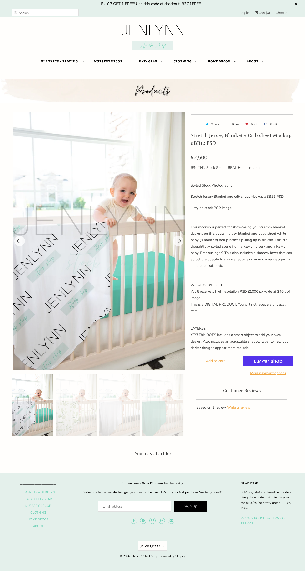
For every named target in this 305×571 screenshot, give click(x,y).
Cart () (264, 13)
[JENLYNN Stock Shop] (152, 38)
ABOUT (253, 61)
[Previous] (19, 241)
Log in (244, 13)
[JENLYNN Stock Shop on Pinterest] (152, 521)
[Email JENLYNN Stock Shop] (171, 521)
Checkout (283, 13)
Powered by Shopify (172, 556)
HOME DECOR (220, 61)
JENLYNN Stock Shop (144, 556)
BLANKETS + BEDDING (60, 61)
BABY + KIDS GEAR (38, 499)
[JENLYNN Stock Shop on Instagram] (162, 521)
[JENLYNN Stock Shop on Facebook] (134, 521)
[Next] (178, 241)
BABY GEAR (149, 61)
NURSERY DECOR (109, 61)
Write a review (238, 407)
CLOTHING (183, 61)
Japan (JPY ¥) (150, 546)
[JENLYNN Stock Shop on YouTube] (143, 521)
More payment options (268, 373)
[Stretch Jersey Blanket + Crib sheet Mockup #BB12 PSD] (99, 241)
